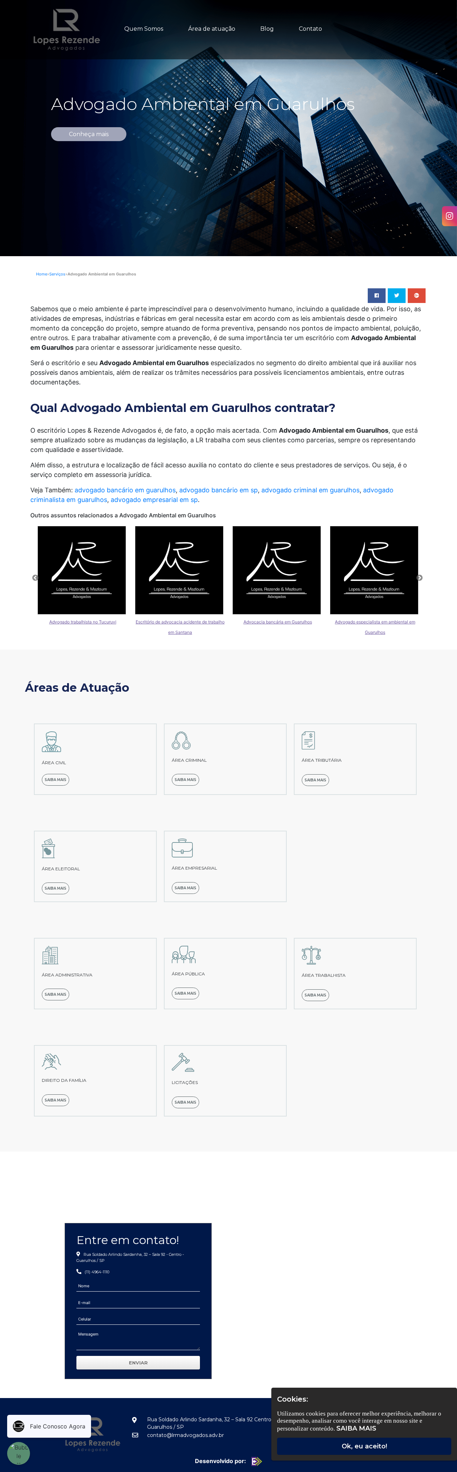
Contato (310, 28)
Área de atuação (211, 28)
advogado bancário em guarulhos (125, 490)
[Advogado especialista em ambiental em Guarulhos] (375, 570)
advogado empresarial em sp (154, 499)
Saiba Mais (356, 1428)
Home (41, 274)
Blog (267, 28)
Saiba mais (55, 779)
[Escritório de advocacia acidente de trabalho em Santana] (180, 570)
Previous (35, 578)
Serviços (57, 274)
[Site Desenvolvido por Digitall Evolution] (254, 1460)
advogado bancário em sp (218, 490)
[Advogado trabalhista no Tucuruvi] (82, 570)
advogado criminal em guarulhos (310, 490)
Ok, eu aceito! (364, 1446)
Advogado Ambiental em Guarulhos (203, 104)
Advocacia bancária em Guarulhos (277, 622)
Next (419, 578)
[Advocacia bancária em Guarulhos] (277, 570)
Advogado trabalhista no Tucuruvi (82, 622)
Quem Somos (143, 28)
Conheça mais (89, 134)
